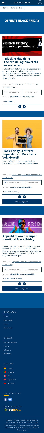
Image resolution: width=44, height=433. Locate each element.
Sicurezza (7, 317)
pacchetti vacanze (11, 192)
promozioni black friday (13, 279)
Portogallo (11, 372)
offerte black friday (25, 187)
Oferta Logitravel (22, 201)
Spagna (10, 368)
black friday (15, 97)
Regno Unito (12, 380)
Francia (10, 376)
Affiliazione (7, 350)
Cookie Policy (8, 328)
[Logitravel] (13, 410)
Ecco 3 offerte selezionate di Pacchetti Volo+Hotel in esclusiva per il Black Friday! (20, 162)
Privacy (6, 324)
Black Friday (7, 354)
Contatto (6, 346)
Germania (11, 383)
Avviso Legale (8, 320)
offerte (13, 187)
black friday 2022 (28, 97)
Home (5, 8)
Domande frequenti (10, 342)
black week (9, 101)
